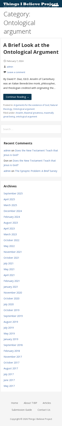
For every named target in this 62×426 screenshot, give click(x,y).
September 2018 (13, 345)
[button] (56, 6)
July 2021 (9, 263)
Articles (47, 403)
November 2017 (13, 356)
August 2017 (11, 368)
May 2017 (9, 386)
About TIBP (30, 403)
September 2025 (13, 193)
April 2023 (9, 228)
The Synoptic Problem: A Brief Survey (36, 171)
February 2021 (12, 281)
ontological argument (26, 116)
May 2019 (9, 333)
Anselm (19, 112)
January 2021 (11, 286)
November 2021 (13, 251)
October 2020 (11, 298)
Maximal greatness (33, 112)
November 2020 (13, 292)
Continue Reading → (17, 96)
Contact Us (44, 409)
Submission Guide (22, 409)
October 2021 (11, 257)
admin (10, 66)
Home (14, 403)
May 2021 (9, 269)
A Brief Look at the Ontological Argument (31, 48)
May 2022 (9, 246)
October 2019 (11, 310)
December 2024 (13, 211)
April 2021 (9, 275)
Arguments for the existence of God (31, 105)
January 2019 (11, 339)
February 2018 (12, 350)
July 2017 (9, 374)
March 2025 (10, 205)
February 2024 (12, 216)
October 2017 (11, 362)
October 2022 (11, 240)
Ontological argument (24, 109)
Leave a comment (16, 72)
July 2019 (9, 327)
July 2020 (9, 304)
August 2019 (11, 321)
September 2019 (13, 316)
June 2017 (9, 380)
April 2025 (9, 199)
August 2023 (11, 222)
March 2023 (10, 234)
